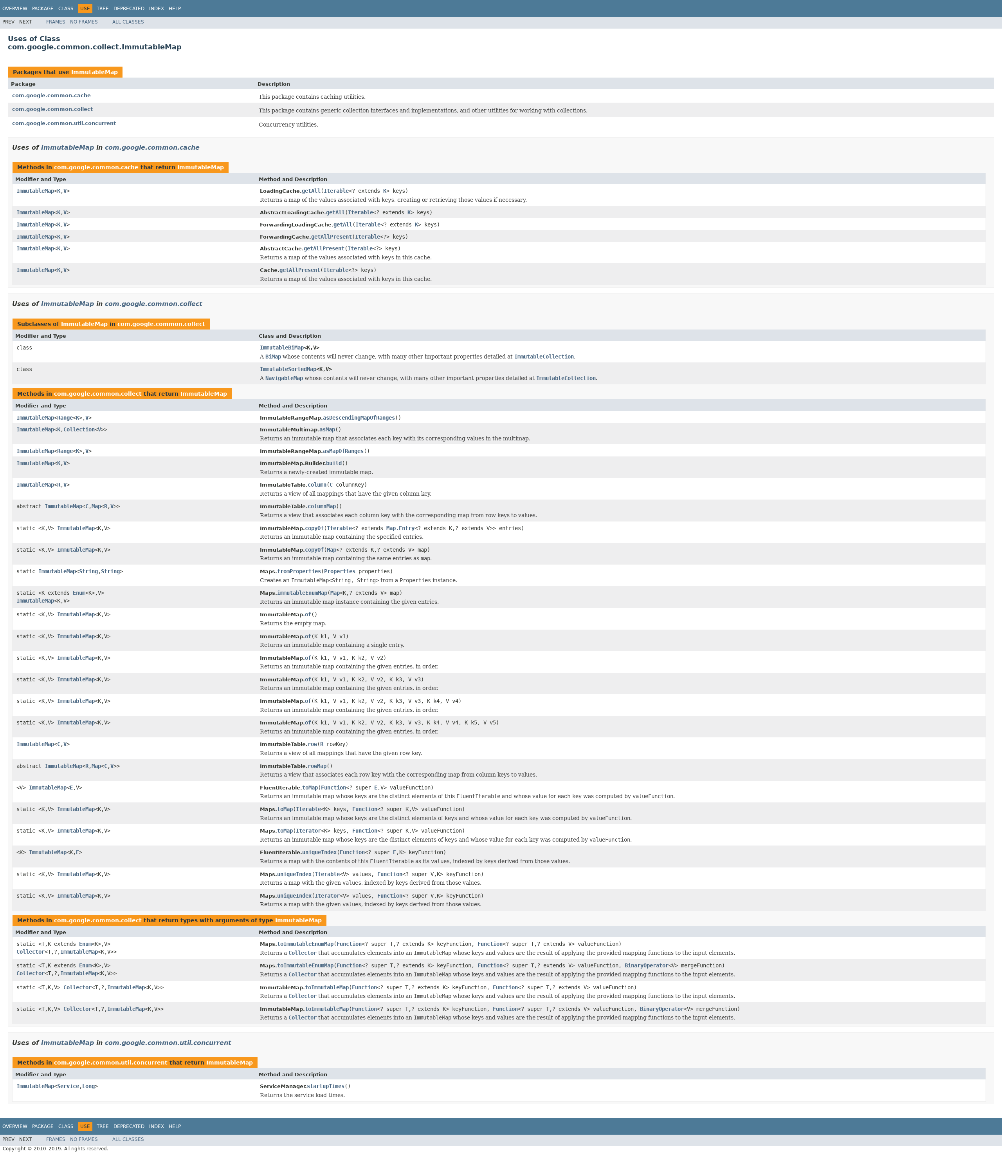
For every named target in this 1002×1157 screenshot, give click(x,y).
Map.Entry (400, 528)
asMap (327, 429)
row (312, 744)
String (88, 571)
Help (175, 8)
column (317, 485)
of (308, 614)
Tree (103, 8)
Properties (339, 571)
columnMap (322, 506)
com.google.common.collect (52, 109)
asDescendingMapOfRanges (359, 418)
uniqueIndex (319, 852)
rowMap (317, 766)
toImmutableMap (327, 987)
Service (68, 1086)
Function (333, 787)
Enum (79, 593)
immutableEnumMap (302, 593)
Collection (79, 429)
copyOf (314, 528)
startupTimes (325, 1086)
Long (88, 1086)
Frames (55, 22)
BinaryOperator (647, 965)
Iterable (336, 191)
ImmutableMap (94, 72)
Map (96, 506)
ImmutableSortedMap (288, 369)
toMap (310, 787)
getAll (311, 191)
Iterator (308, 830)
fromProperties (299, 571)
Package (43, 8)
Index (156, 8)
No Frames (84, 22)
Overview (14, 8)
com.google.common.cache (51, 95)
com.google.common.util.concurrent (64, 123)
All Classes (128, 22)
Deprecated (129, 8)
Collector (30, 952)
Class (66, 8)
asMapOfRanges (343, 451)
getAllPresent (331, 237)
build (334, 463)
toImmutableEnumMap (305, 944)
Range (65, 418)
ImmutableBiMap (282, 347)
